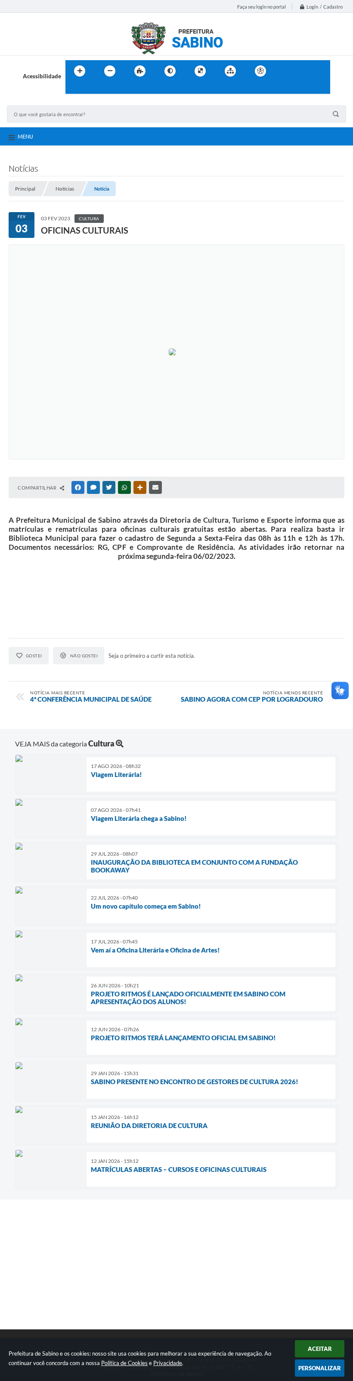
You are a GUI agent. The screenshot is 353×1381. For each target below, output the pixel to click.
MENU (25, 136)
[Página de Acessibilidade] (260, 71)
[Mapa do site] (230, 71)
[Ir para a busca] (74, 88)
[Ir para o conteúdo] (285, 71)
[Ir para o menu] (304, 71)
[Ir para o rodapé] (93, 88)
